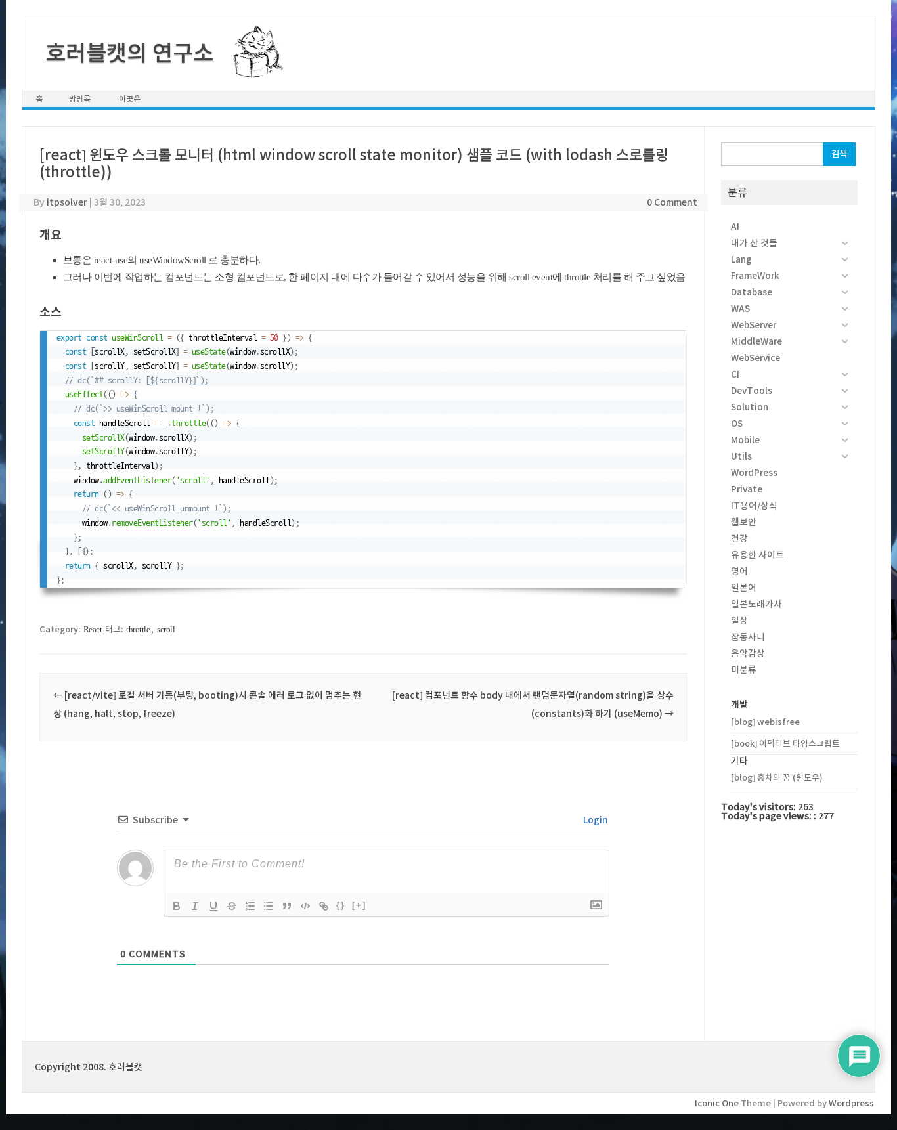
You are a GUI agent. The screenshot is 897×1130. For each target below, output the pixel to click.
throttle (138, 629)
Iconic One (717, 1103)
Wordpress (851, 1103)
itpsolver (67, 202)
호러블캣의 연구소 (129, 53)
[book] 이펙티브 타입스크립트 (785, 743)
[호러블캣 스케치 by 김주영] (253, 70)
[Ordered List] (250, 906)
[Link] (324, 906)
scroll (166, 629)
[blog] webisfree (765, 722)
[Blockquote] (287, 906)
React (92, 629)
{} (340, 905)
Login (594, 820)
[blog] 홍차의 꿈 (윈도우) (777, 777)
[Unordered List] (268, 906)
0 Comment (672, 202)
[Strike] (232, 906)
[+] (359, 905)
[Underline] (213, 906)
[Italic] (195, 906)
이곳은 (130, 99)
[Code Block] (305, 906)
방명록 (80, 99)
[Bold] (176, 906)
